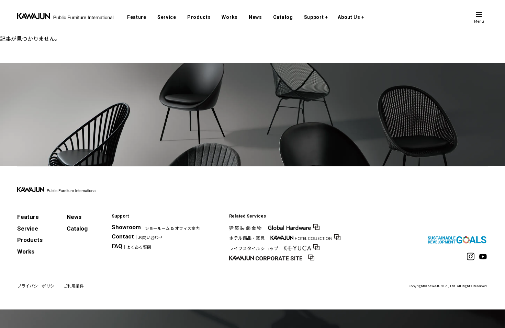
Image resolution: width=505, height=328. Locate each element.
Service (166, 17)
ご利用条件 (73, 286)
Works (230, 17)
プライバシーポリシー (37, 286)
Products (199, 17)
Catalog (283, 17)
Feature (136, 17)
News (255, 17)
